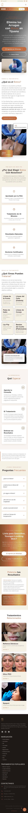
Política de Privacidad (9, 808)
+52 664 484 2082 (7, 791)
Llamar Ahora (15, 54)
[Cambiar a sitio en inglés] (26, 1)
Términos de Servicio (17, 808)
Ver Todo (22, 9)
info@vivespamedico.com (8, 796)
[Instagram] (5, 732)
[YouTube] (9, 732)
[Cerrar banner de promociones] (26, 9)
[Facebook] (2, 732)
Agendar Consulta (8, 118)
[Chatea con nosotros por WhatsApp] (24, 809)
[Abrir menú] (25, 4)
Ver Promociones (14, 810)
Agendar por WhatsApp (14, 49)
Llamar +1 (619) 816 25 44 (14, 559)
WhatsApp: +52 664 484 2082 (9, 793)
